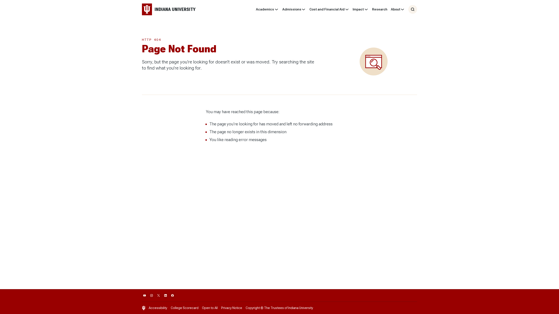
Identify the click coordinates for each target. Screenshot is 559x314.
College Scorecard (184, 308)
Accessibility (158, 308)
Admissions (291, 9)
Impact (358, 9)
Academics (265, 9)
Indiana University (300, 308)
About (395, 9)
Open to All (210, 308)
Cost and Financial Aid (327, 9)
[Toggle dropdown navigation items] (276, 9)
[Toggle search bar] (412, 9)
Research (379, 9)
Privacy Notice (231, 308)
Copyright (253, 308)
